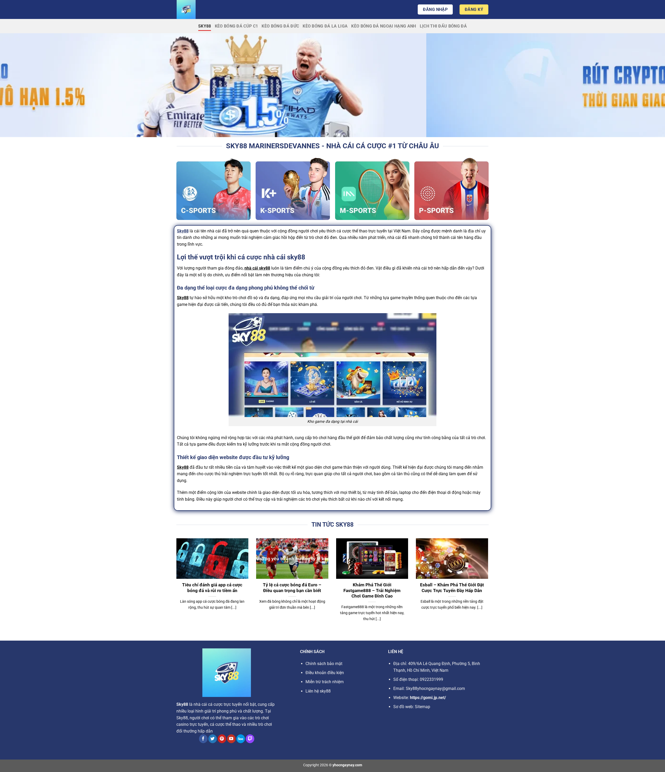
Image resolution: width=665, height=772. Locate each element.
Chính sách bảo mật (323, 663)
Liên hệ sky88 (318, 691)
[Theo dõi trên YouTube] (231, 738)
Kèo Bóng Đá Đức (280, 26)
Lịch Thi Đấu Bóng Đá (443, 26)
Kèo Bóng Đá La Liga (325, 26)
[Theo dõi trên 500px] (240, 738)
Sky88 (204, 26)
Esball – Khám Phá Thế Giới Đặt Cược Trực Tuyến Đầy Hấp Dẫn (452, 587)
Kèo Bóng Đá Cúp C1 (236, 26)
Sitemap (422, 706)
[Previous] (175, 586)
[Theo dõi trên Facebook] (203, 738)
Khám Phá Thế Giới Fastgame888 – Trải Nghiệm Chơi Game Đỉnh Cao (372, 590)
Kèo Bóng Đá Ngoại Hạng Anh (383, 26)
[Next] (489, 586)
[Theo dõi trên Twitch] (250, 738)
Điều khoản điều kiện (324, 672)
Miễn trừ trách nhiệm (324, 681)
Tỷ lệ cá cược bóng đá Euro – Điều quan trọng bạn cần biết (292, 587)
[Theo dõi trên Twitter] (212, 738)
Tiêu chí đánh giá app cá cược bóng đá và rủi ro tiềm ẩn (212, 587)
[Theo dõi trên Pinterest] (222, 738)
